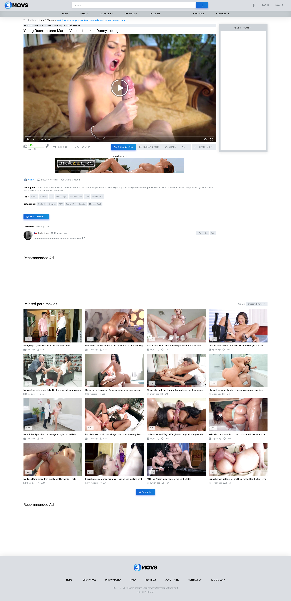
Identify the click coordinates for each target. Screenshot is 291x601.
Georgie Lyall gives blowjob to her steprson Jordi (46, 345)
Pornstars (131, 13)
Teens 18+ (70, 204)
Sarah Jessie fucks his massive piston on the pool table (174, 345)
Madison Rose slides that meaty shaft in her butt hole (49, 479)
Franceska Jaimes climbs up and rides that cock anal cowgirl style (114, 345)
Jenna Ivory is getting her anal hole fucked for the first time (237, 479)
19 (51, 197)
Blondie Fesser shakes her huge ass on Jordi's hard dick (236, 390)
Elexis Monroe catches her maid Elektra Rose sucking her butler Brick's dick (114, 479)
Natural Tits (97, 197)
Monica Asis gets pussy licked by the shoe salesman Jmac (52, 390)
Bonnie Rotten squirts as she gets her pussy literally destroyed (114, 434)
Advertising (172, 580)
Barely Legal (61, 197)
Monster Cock (76, 197)
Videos (84, 13)
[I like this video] (25, 147)
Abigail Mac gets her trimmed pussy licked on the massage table (176, 390)
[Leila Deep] (28, 235)
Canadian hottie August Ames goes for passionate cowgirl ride (114, 390)
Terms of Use (88, 580)
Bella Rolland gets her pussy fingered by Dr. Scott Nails (49, 434)
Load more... (145, 492)
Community (222, 13)
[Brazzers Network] (119, 172)
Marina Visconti (72, 180)
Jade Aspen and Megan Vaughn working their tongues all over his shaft (176, 434)
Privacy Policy (113, 580)
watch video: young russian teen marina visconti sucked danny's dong (91, 20)
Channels (198, 13)
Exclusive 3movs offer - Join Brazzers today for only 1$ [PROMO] (52, 25)
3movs (150, 592)
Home (65, 13)
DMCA (133, 580)
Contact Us (195, 580)
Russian (43, 197)
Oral (87, 197)
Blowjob (52, 204)
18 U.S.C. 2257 (218, 580)
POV (61, 204)
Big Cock (41, 204)
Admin (31, 180)
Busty (34, 197)
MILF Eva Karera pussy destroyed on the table (169, 479)
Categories (106, 13)
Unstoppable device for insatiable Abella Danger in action (236, 345)
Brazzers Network (49, 180)
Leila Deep (43, 233)
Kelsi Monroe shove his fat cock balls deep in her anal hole (237, 434)
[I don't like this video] (46, 147)
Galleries (155, 13)
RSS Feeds (151, 580)
